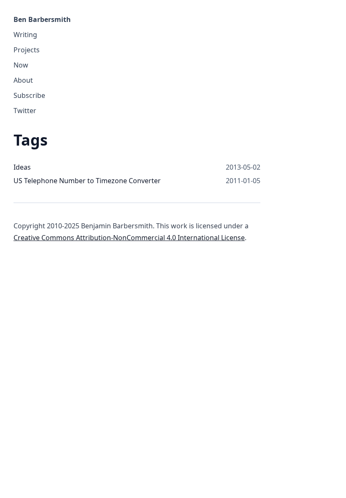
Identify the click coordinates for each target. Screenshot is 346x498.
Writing (25, 34)
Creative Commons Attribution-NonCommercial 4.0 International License (129, 237)
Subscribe (29, 95)
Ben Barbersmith (42, 19)
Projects (27, 49)
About (23, 80)
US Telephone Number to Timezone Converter (87, 180)
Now (21, 65)
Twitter (25, 110)
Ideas (22, 167)
